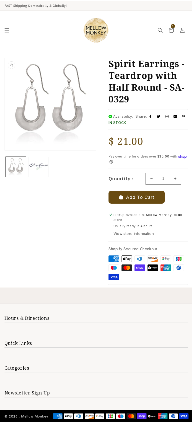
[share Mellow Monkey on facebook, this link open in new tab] (150, 116)
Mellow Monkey (34, 416)
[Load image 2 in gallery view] (38, 167)
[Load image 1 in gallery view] (16, 167)
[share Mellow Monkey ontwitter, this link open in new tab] (158, 116)
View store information (134, 233)
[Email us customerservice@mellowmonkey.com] (175, 116)
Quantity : (120, 179)
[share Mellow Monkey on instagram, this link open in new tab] (167, 116)
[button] (7, 30)
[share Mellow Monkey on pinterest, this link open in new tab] (183, 116)
